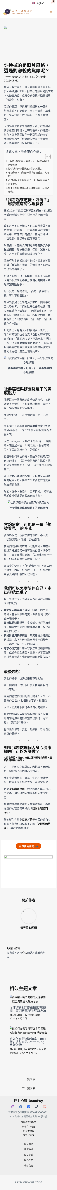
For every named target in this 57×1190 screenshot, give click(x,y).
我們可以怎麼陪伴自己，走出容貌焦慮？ (28, 180)
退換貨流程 (28, 1135)
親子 (32, 819)
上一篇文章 (28, 1079)
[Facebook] (20, 1106)
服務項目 (28, 1149)
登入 (24, 952)
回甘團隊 (28, 1143)
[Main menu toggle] (51, 12)
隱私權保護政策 (28, 1122)
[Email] (44, 1106)
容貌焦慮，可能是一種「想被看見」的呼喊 (28, 174)
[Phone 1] (36, 1106)
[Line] (28, 1106)
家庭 (24, 819)
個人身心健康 (38, 76)
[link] (38, 3)
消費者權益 (28, 1130)
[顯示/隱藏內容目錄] (46, 156)
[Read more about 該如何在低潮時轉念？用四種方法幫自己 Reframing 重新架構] (29, 1030)
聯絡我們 (28, 1165)
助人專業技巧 (30, 1049)
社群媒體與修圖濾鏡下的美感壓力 (25, 168)
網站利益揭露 (28, 1126)
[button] (28, 846)
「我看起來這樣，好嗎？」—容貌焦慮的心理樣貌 (28, 163)
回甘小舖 (28, 1154)
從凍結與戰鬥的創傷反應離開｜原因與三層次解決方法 (28, 1009)
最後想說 (12, 184)
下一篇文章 (28, 1088)
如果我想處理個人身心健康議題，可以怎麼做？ (28, 190)
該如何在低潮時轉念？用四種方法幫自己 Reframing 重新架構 (28, 1042)
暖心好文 (28, 1160)
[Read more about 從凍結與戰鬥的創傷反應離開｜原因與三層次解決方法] (29, 999)
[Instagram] (12, 1106)
